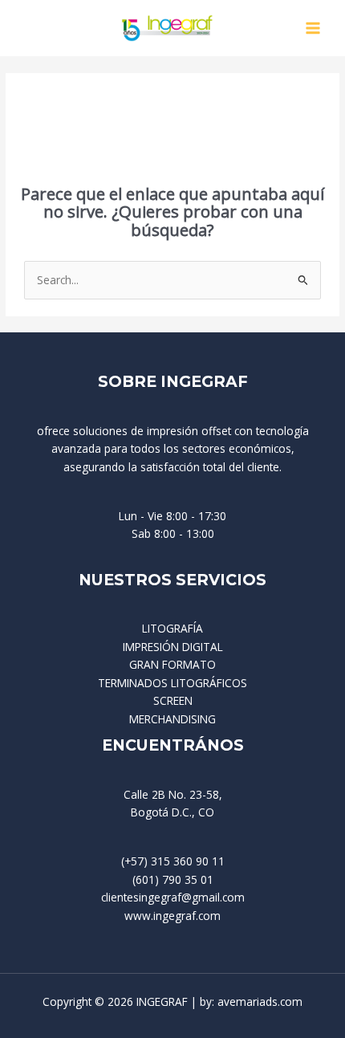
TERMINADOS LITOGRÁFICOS (172, 682)
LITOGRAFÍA (172, 628)
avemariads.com (259, 1001)
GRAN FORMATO (172, 664)
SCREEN (173, 700)
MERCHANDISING (172, 719)
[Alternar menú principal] (313, 28)
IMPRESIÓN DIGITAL (173, 646)
